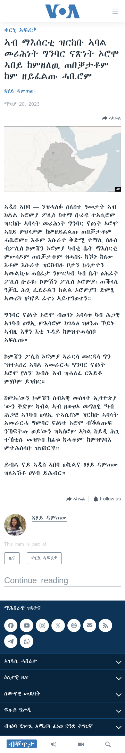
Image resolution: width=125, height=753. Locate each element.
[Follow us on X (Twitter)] (58, 625)
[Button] (111, 118)
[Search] (108, 744)
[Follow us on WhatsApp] (26, 641)
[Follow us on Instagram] (42, 625)
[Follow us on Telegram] (10, 641)
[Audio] (53, 744)
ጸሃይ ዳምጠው (19, 91)
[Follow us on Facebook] (10, 625)
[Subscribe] (89, 625)
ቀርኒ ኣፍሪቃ (20, 30)
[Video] (80, 744)
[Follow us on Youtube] (26, 625)
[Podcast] (74, 625)
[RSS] (105, 625)
